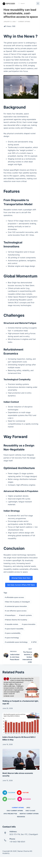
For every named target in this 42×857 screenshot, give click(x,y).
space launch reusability (14, 629)
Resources (21, 816)
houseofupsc (10, 615)
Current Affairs (24, 21)
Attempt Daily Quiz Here (21, 578)
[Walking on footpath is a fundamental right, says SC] (20, 687)
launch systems (25, 615)
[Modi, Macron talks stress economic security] (20, 759)
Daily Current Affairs (15, 810)
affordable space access (14, 597)
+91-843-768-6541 (17, 842)
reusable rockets (11, 624)
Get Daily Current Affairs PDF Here (21, 585)
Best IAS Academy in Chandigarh (17, 602)
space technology (12, 638)
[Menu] (38, 3)
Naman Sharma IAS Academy (16, 620)
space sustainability (12, 633)
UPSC (34, 642)
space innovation (28, 624)
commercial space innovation (16, 606)
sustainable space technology (16, 642)
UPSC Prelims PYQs (10, 813)
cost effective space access (15, 611)
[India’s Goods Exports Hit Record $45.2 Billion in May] (20, 723)
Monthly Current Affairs (29, 813)
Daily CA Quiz (30, 810)
